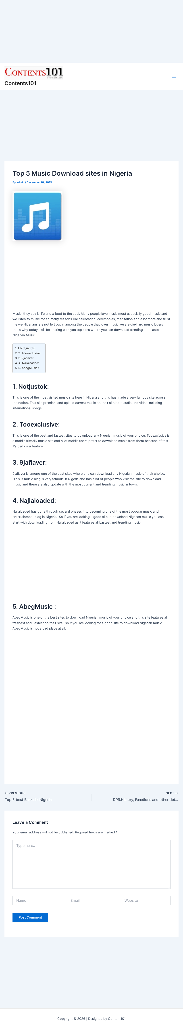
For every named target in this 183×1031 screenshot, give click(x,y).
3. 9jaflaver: (26, 358)
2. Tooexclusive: (29, 353)
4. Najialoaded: (29, 363)
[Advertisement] (91, 31)
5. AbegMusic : (28, 368)
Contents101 (20, 83)
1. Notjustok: (26, 348)
